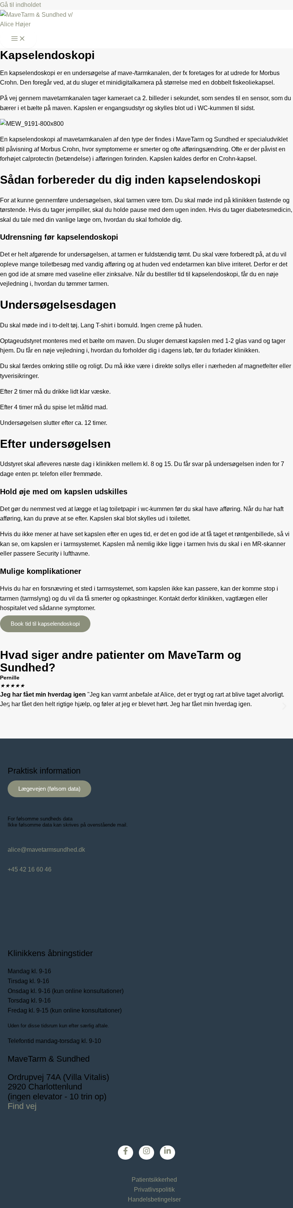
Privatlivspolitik (154, 1189)
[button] (8, 706)
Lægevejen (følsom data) (49, 789)
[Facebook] (125, 1153)
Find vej (22, 1106)
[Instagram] (146, 1153)
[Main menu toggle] (18, 39)
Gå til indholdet (20, 5)
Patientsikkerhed (154, 1179)
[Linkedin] (167, 1153)
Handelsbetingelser (154, 1199)
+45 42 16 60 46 (30, 869)
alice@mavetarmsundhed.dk (46, 849)
